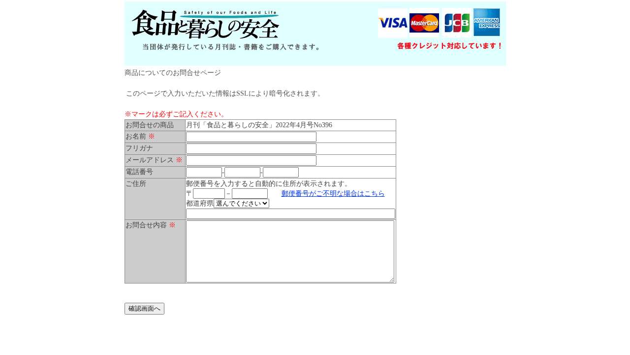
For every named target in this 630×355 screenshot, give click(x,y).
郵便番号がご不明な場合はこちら (333, 193)
